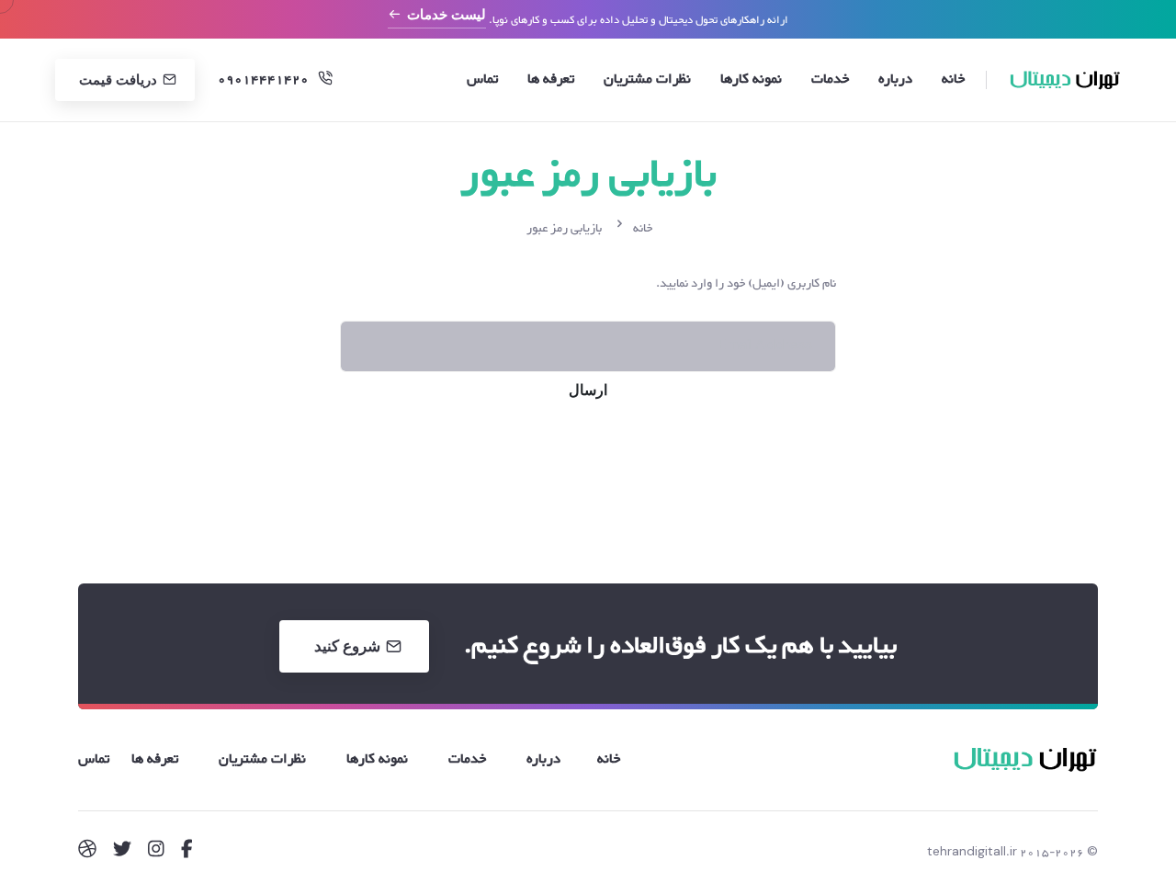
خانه (953, 79)
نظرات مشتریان (647, 79)
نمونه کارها (751, 79)
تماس (482, 79)
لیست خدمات (446, 14)
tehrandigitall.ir (972, 853)
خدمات (830, 79)
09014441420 (263, 80)
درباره (895, 79)
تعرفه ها (550, 79)
